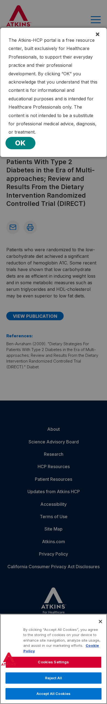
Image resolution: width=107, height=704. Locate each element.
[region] (53, 659)
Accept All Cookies (53, 693)
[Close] (100, 621)
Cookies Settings (53, 662)
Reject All (53, 678)
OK (20, 143)
